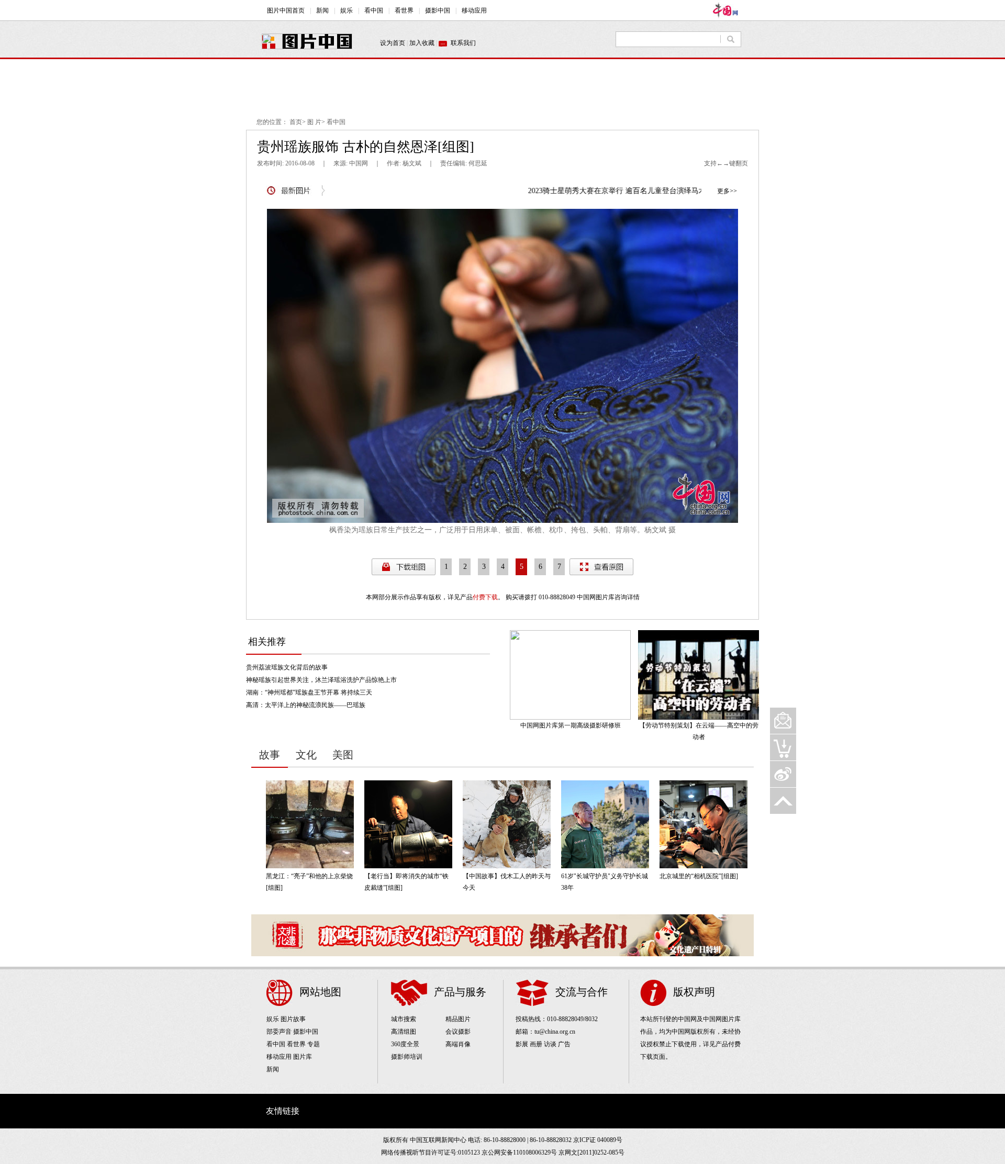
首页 (295, 122)
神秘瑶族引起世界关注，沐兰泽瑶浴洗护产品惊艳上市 (321, 680)
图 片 (314, 122)
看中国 (336, 122)
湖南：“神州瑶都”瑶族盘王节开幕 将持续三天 (309, 692)
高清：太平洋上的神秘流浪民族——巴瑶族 (305, 705)
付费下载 (485, 597)
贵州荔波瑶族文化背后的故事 (287, 667)
